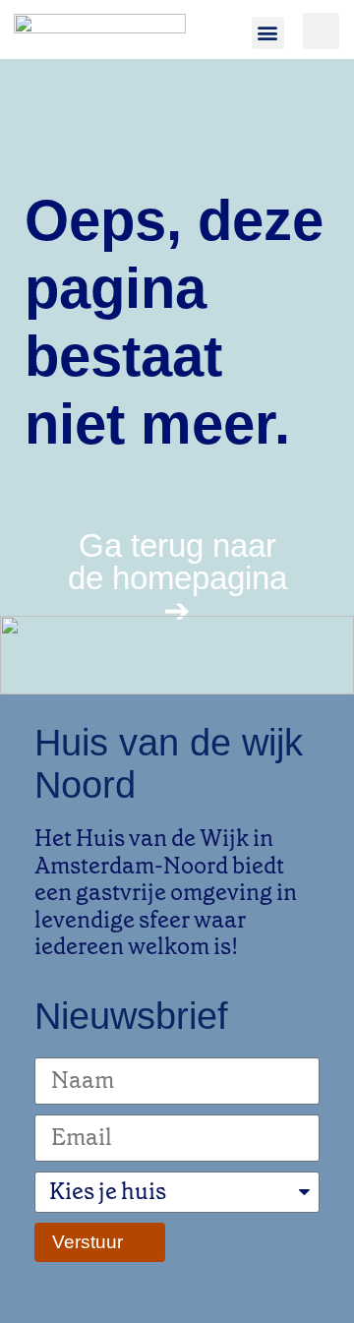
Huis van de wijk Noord (168, 763)
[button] (268, 33)
